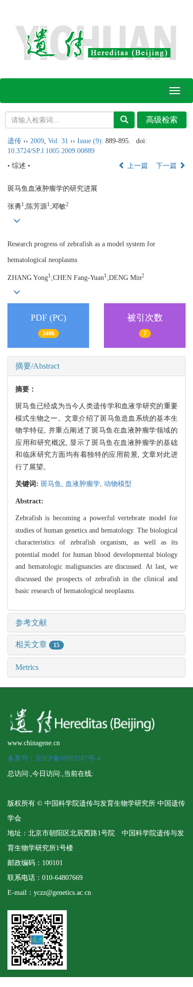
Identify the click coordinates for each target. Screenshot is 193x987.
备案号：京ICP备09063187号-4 (53, 758)
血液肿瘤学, (84, 484)
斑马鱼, (53, 484)
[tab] (96, 366)
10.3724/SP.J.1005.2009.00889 (51, 151)
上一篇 (136, 165)
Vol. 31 (58, 141)
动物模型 (118, 484)
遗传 (14, 141)
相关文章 (37, 644)
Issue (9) (89, 141)
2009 (37, 141)
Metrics (27, 667)
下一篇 (167, 165)
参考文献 (31, 622)
